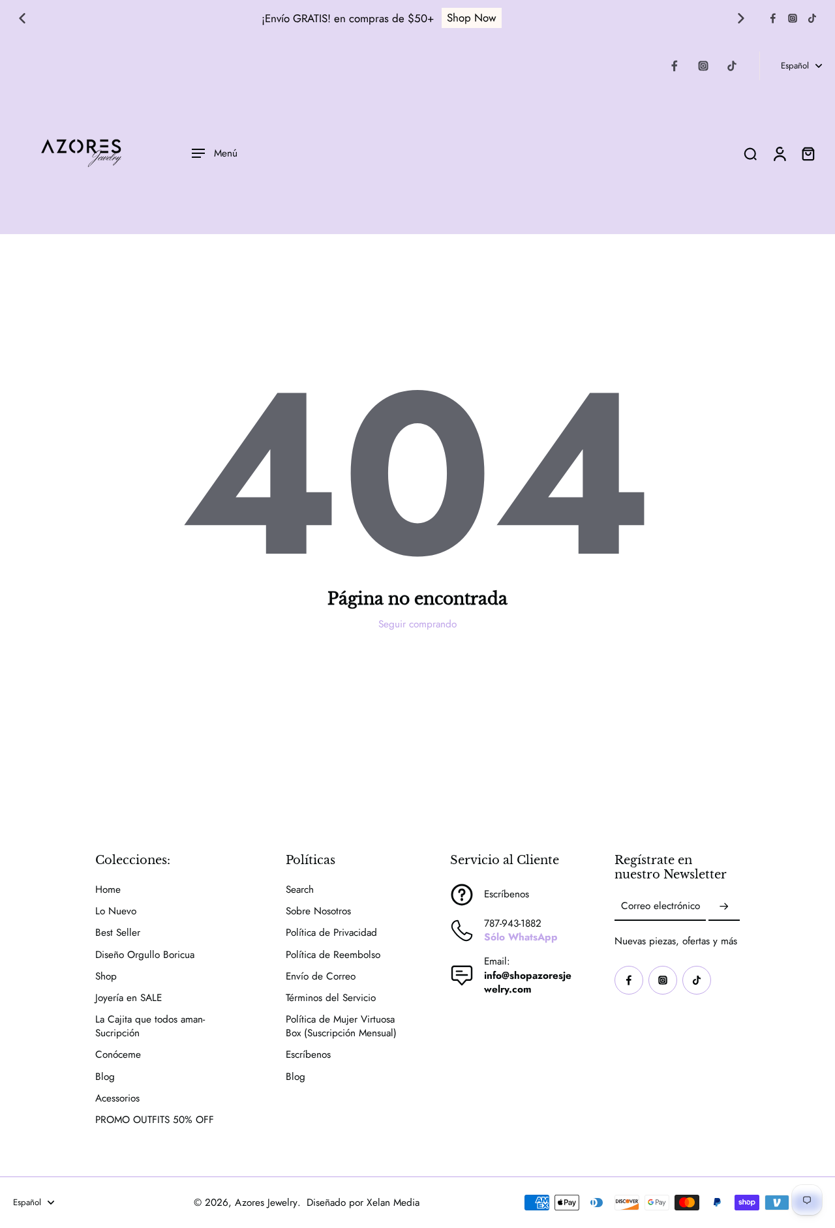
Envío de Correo (321, 976)
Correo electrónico (660, 907)
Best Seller (117, 933)
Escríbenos (308, 1055)
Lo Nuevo (115, 911)
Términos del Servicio (331, 998)
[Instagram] (792, 18)
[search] (750, 153)
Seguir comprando (417, 624)
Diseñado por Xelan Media (363, 1202)
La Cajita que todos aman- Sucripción (150, 1026)
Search (300, 890)
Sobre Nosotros (318, 911)
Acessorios (117, 1098)
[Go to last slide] (22, 18)
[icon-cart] (807, 153)
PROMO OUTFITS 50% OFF (154, 1120)
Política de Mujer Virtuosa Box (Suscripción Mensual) (341, 1026)
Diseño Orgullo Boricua (144, 955)
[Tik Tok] (812, 18)
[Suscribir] (724, 906)
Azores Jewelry (266, 1202)
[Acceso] (779, 153)
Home (108, 890)
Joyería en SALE (128, 998)
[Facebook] (773, 18)
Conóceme (118, 1055)
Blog (105, 1077)
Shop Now (471, 17)
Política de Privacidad (331, 933)
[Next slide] (741, 18)
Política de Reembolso (333, 955)
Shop (106, 976)
